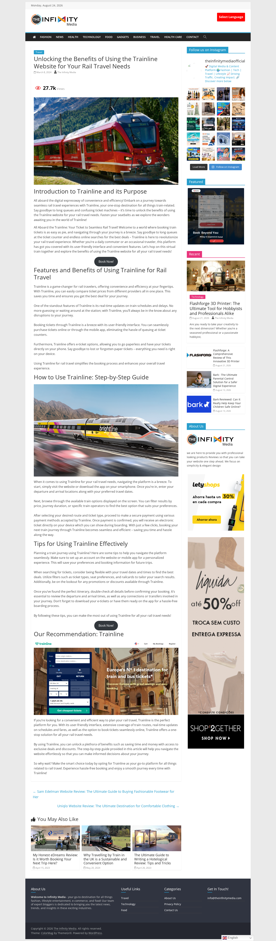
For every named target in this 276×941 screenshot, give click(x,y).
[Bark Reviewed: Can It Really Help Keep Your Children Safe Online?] (199, 397)
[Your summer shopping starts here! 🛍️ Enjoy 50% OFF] (193, 139)
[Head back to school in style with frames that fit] (238, 109)
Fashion (45, 37)
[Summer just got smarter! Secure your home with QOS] (193, 154)
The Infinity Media (66, 72)
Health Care (173, 37)
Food (108, 37)
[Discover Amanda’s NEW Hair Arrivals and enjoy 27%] (238, 94)
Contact (192, 37)
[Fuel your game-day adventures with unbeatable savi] (238, 154)
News (59, 37)
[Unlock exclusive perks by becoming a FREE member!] (238, 124)
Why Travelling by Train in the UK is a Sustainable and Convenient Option (105, 859)
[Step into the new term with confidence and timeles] (223, 124)
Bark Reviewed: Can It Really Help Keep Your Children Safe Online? (227, 403)
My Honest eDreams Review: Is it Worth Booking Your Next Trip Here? (55, 859)
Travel (155, 37)
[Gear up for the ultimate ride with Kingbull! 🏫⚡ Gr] (208, 94)
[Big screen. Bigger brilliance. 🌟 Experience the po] (238, 139)
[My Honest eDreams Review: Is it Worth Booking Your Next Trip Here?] (55, 828)
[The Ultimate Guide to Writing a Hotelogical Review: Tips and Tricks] (156, 828)
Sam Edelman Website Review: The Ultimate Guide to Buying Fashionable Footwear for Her (103, 794)
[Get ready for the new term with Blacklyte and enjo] (208, 109)
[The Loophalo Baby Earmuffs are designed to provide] (223, 139)
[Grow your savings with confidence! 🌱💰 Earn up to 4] (193, 124)
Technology (92, 37)
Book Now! (106, 261)
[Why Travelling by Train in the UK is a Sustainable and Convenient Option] (106, 828)
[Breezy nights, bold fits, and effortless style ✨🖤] (223, 94)
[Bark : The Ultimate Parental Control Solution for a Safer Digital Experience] (199, 373)
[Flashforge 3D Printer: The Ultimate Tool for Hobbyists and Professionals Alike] (216, 262)
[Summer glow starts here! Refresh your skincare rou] (208, 154)
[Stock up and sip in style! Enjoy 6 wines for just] (193, 94)
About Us (170, 898)
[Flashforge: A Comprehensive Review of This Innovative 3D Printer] (199, 348)
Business (139, 37)
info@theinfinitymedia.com (224, 898)
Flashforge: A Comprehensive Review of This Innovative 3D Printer (226, 356)
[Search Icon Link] (205, 37)
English (232, 937)
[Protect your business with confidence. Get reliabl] (208, 124)
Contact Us (171, 910)
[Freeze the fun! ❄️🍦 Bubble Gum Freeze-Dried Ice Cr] (223, 154)
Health (73, 37)
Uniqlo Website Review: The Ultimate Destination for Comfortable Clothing (118, 806)
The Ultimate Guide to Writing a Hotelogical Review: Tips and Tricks (152, 859)
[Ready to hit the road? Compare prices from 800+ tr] (208, 139)
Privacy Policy (172, 904)
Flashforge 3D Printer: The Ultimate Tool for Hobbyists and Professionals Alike (216, 308)
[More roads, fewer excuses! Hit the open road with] (223, 109)
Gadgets (123, 37)
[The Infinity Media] (34, 37)
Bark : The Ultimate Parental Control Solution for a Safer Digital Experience (225, 380)
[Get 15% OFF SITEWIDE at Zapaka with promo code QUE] (193, 109)
